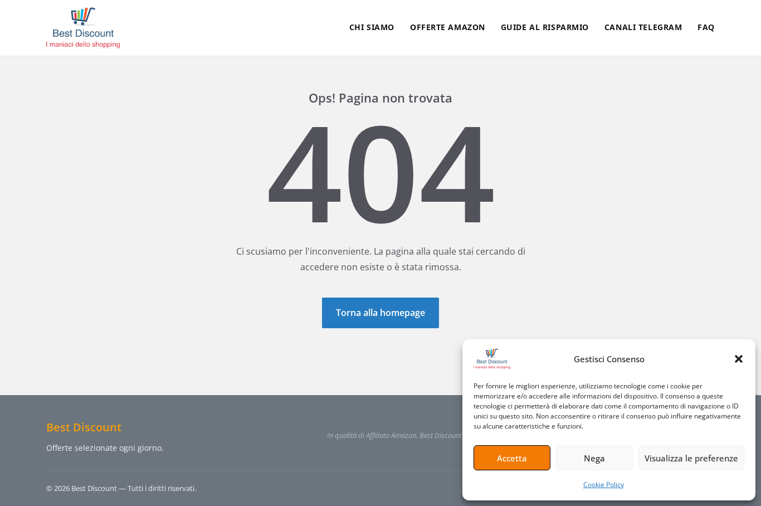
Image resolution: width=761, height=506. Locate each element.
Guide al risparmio (545, 27)
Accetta (512, 458)
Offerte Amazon (447, 27)
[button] (738, 358)
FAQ (706, 27)
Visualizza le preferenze (691, 458)
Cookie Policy (603, 484)
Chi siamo (371, 27)
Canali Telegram (643, 27)
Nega (594, 458)
